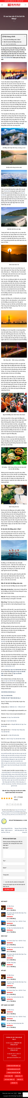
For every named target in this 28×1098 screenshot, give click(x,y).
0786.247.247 (21, 707)
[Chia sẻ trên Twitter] (12, 804)
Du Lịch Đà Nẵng (15, 811)
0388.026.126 (13, 707)
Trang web (6, 874)
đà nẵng (8, 814)
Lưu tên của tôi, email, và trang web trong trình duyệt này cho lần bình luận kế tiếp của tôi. (14, 884)
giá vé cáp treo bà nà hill (10, 765)
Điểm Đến (13, 814)
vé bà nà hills (4, 757)
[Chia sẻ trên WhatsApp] (7, 804)
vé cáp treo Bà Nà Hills (10, 681)
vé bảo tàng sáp (19, 782)
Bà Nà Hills (7, 191)
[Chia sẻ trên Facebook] (10, 804)
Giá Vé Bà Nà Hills (12, 721)
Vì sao (24, 814)
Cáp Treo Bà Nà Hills (6, 695)
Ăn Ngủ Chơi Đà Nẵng (19, 809)
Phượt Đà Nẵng (16, 813)
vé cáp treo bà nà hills (14, 757)
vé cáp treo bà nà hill (9, 763)
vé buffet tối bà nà (16, 784)
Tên (4, 860)
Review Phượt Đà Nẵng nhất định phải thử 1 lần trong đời (21, 830)
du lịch (16, 814)
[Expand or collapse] (25, 36)
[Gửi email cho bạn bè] (15, 804)
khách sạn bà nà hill (10, 778)
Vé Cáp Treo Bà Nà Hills (13, 717)
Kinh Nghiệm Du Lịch (8, 813)
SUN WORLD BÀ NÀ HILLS (8, 692)
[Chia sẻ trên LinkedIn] (20, 804)
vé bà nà (17, 755)
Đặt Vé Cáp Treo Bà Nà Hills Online (16, 738)
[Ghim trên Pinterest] (18, 804)
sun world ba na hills (6, 753)
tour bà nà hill (17, 776)
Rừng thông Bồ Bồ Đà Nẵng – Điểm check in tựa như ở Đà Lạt (6, 830)
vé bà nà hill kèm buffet (17, 772)
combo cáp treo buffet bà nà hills (15, 780)
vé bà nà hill (23, 755)
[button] (2, 5)
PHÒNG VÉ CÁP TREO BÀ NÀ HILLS (11, 698)
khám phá (20, 814)
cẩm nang (4, 814)
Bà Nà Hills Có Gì (10, 666)
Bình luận (6, 848)
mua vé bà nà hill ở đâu (17, 774)
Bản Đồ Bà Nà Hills (14, 735)
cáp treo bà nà (16, 753)
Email (5, 867)
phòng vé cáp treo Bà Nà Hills (13, 669)
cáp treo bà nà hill (9, 755)
